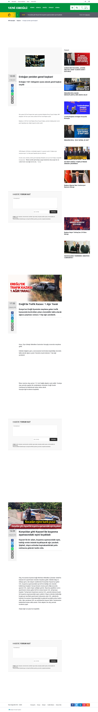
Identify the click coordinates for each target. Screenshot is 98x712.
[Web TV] (85, 1)
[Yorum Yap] (12, 102)
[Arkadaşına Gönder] (12, 96)
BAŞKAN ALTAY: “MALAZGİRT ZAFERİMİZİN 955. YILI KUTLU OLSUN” (46, 15)
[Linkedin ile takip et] (80, 704)
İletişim (44, 705)
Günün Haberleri (21, 1)
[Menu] (72, 7)
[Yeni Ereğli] (17, 7)
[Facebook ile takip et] (73, 704)
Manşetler (14, 1)
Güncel (38, 7)
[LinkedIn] (12, 91)
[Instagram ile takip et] (84, 704)
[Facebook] (12, 85)
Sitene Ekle (33, 1)
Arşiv (28, 1)
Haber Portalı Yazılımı (16, 709)
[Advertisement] (35, 34)
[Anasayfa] (9, 1)
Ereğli (45, 7)
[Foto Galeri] (89, 1)
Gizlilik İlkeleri (51, 705)
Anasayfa (32, 705)
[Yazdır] (12, 99)
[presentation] (14, 15)
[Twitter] (12, 88)
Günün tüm (84, 15)
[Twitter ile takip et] (76, 704)
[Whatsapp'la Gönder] (12, 94)
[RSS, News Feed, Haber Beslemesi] (88, 704)
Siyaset (51, 7)
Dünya (57, 7)
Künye (32, 7)
